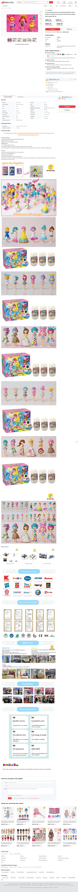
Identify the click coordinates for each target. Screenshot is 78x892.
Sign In (47, 91)
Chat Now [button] (70, 29)
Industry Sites (46, 883)
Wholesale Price (40, 883)
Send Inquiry (52, 29)
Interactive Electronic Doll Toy (31, 872)
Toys (5, 8)
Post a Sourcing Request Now (33, 798)
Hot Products (11, 883)
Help (56, 5)
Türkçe (61, 885)
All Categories (5, 5)
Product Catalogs (17, 853)
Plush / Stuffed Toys (42, 858)
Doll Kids (57, 877)
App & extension (63, 5)
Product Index (59, 883)
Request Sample (65, 31)
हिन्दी (54, 885)
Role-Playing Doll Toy (50, 872)
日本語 (51, 885)
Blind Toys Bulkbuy (71, 877)
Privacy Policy (56, 887)
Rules (76, 5)
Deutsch (37, 885)
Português (20, 885)
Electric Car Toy (13, 877)
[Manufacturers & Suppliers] (7, 2)
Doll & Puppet (9, 8)
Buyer (51, 5)
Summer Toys (22, 860)
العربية (45, 885)
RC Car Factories (21, 877)
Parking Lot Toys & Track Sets (63, 858)
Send (10, 798)
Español (16, 885)
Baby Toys (60, 856)
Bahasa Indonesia (70, 885)
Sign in (76, 3)
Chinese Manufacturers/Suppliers (25, 883)
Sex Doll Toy (64, 877)
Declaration (51, 887)
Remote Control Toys (42, 856)
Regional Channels (52, 883)
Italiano (33, 885)
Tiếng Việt (65, 885)
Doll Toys (21, 856)
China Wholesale (34, 883)
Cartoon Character (5, 872)
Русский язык (29, 885)
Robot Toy (3, 856)
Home (2, 8)
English (12, 885)
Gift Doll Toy (45, 877)
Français (24, 885)
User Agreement (45, 887)
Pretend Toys (3, 858)
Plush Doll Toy (41, 872)
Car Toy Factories (5, 877)
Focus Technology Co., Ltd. (31, 887)
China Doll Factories (30, 877)
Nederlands (41, 885)
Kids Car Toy (38, 877)
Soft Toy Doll (52, 877)
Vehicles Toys (60, 860)
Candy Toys (3, 860)
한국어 (48, 885)
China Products (16, 883)
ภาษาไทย (57, 885)
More (2, 879)
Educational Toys (23, 858)
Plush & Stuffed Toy (20, 872)
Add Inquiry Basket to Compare (22, 44)
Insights (68, 883)
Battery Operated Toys (43, 860)
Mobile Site (63, 883)
